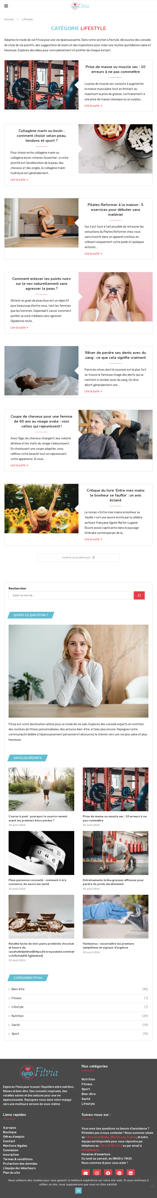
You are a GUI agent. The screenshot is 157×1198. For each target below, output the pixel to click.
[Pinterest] (119, 1173)
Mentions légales (15, 1145)
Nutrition (80, 1016)
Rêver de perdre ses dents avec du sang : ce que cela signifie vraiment (115, 355)
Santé (80, 1025)
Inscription (11, 1154)
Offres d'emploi (13, 1136)
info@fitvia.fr (90, 1150)
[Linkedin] (131, 1173)
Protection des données (20, 1163)
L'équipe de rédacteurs (19, 1168)
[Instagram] (97, 1173)
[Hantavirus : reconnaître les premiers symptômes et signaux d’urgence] (115, 916)
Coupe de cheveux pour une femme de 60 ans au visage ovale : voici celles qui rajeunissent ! (41, 421)
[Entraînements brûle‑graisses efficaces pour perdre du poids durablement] (115, 853)
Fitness (80, 998)
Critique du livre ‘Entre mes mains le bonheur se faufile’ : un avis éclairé (116, 495)
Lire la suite (92, 105)
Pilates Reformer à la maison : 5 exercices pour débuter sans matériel (115, 209)
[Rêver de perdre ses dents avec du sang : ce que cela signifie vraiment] (41, 370)
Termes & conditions (18, 1159)
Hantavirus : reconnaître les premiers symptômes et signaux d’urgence (108, 946)
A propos (9, 1127)
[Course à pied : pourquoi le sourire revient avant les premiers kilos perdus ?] (41, 789)
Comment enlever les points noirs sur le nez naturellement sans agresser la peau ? (41, 283)
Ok (78, 1190)
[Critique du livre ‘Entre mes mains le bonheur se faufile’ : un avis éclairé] (41, 508)
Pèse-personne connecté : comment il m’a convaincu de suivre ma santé (37, 882)
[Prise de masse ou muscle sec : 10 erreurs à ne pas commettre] (41, 85)
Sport (80, 1034)
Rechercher (17, 588)
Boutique (9, 1132)
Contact (9, 1141)
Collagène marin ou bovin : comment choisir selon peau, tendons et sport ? (41, 135)
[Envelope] (86, 1173)
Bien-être (80, 989)
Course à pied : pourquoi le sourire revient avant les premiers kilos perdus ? (38, 818)
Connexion (10, 1150)
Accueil (8, 19)
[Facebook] (108, 1173)
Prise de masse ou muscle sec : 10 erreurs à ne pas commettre (115, 69)
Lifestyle (80, 1007)
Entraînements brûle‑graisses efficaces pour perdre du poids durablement (113, 882)
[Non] (152, 1187)
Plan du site (11, 1172)
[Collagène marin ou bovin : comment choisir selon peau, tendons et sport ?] (115, 148)
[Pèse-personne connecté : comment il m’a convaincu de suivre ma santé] (41, 853)
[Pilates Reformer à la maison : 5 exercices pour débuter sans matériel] (41, 222)
